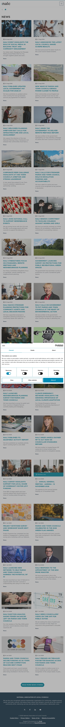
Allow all (53, 380)
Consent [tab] (11, 350)
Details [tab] (32, 350)
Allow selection (32, 380)
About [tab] (53, 350)
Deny (11, 380)
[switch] (24, 373)
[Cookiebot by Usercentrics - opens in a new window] (56, 346)
